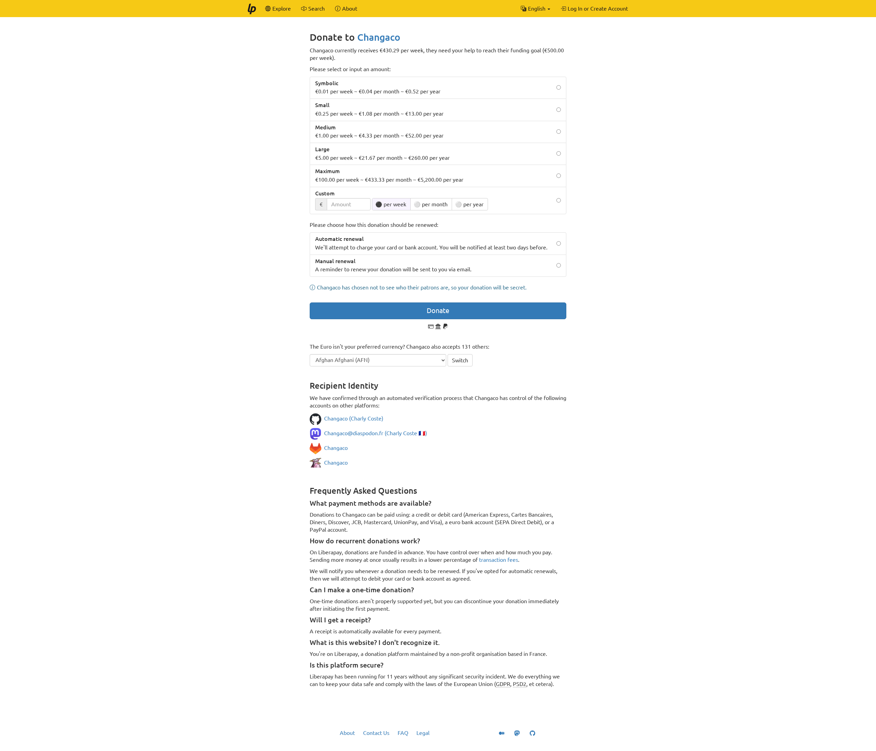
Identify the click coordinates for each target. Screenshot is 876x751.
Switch (460, 360)
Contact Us (376, 733)
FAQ (403, 733)
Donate (438, 310)
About (347, 733)
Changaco (378, 37)
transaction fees (498, 560)
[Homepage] (251, 8)
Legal (422, 733)
